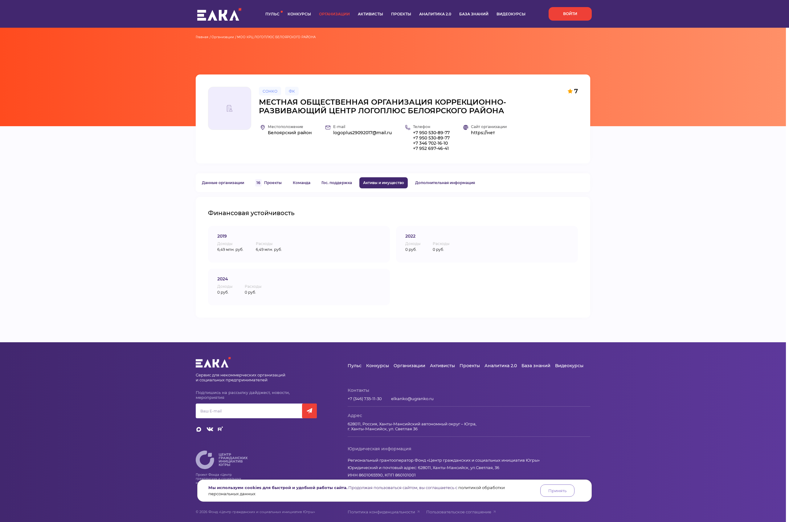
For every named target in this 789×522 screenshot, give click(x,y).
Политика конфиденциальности (381, 511)
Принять (557, 490)
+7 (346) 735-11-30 (365, 398)
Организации (334, 14)
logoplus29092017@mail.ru (362, 132)
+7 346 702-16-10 (430, 143)
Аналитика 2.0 (435, 14)
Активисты (370, 14)
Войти (570, 13)
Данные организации (223, 182)
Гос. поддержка (336, 182)
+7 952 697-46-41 (431, 148)
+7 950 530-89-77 (431, 132)
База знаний (474, 14)
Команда (301, 182)
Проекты (401, 14)
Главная (202, 37)
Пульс (272, 14)
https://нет (483, 132)
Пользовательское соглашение (458, 511)
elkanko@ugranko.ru (412, 398)
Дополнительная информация (445, 182)
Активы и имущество (383, 182)
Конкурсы (299, 14)
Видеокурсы (511, 14)
